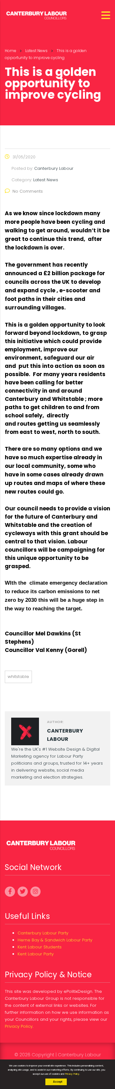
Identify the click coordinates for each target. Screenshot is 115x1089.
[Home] (37, 14)
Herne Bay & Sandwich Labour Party (55, 940)
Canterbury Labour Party (43, 933)
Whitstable (18, 677)
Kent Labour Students (40, 947)
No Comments (27, 191)
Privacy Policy (19, 1026)
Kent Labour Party (36, 954)
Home (10, 50)
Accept (57, 1081)
